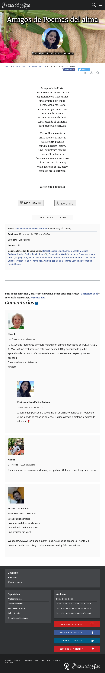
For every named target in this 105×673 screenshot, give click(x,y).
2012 (88, 608)
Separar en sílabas (15, 604)
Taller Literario (14, 613)
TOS (48, 660)
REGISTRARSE (16, 582)
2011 (58, 613)
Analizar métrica (15, 599)
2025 (64, 599)
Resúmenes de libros (16, 608)
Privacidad (39, 660)
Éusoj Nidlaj (54, 254)
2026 (58, 599)
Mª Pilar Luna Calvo (79, 257)
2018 (88, 604)
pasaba (65, 257)
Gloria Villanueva (69, 254)
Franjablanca (14, 264)
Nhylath (19, 261)
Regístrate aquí (89, 293)
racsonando (86, 261)
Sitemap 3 (28, 660)
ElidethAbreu (64, 251)
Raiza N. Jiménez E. (33, 261)
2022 (64, 604)
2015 (70, 608)
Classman (83, 254)
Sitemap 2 (17, 660)
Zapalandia (57, 261)
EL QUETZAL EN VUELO (19, 508)
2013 (82, 608)
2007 (82, 613)
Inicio (7, 67)
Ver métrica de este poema (52, 218)
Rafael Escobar (49, 251)
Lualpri (20, 254)
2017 (58, 608)
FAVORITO (66, 203)
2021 (70, 604)
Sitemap (8, 660)
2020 (76, 604)
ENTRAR (13, 578)
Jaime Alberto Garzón (50, 257)
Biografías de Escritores (18, 618)
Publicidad (9, 662)
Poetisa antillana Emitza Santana (29, 67)
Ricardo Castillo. (71, 261)
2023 (58, 604)
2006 (88, 613)
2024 (70, 599)
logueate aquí (37, 297)
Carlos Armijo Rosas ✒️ (36, 254)
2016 (64, 608)
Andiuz (47, 261)
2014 (76, 608)
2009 (70, 613)
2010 (64, 613)
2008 (76, 613)
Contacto (56, 660)
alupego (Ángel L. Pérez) (27, 257)
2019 (82, 604)
